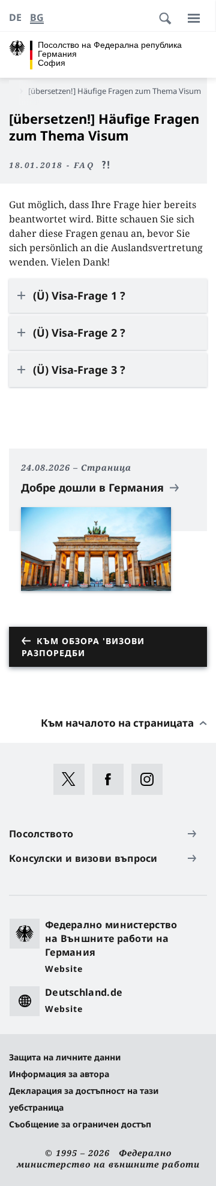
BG (37, 17)
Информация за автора (59, 1074)
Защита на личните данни (65, 1057)
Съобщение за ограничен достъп (80, 1124)
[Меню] (194, 18)
